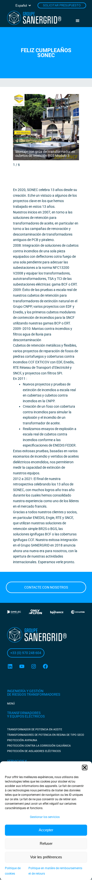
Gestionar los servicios (45, 817)
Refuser (46, 843)
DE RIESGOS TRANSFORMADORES (33, 694)
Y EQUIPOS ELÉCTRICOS (26, 716)
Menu (79, 20)
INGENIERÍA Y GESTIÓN (25, 691)
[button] (84, 767)
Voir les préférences (46, 857)
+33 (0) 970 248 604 (25, 653)
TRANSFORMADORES (23, 713)
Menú (11, 703)
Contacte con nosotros (46, 587)
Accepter (46, 830)
